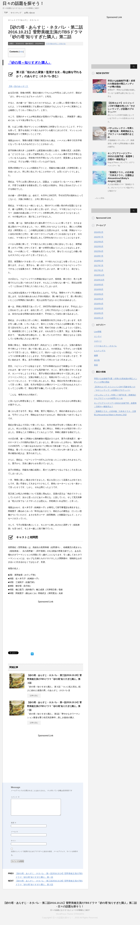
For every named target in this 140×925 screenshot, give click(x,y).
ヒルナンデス (99, 351)
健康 (96, 355)
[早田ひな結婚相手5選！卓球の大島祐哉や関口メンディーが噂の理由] (99, 92)
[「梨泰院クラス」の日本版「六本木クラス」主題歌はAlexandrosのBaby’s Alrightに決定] (99, 183)
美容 (96, 365)
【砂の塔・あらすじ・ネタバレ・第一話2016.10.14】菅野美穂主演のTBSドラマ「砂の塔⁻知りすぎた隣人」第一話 (54, 706)
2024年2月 (98, 232)
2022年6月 (98, 242)
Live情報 (97, 331)
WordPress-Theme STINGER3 (70, 914)
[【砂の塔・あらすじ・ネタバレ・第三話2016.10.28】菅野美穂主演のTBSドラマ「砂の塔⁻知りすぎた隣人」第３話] (16, 687)
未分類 (97, 360)
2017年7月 (98, 265)
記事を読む (34, 696)
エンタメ (98, 336)
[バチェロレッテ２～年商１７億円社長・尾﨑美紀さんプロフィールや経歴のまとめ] (99, 139)
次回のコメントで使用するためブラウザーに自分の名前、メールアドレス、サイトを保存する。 (44, 853)
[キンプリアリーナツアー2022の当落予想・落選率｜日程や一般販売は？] (99, 164)
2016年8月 (98, 289)
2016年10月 (99, 280)
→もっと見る (99, 198)
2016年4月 (98, 304)
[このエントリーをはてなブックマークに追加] (32, 653)
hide (21, 52)
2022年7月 (98, 237)
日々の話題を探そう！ (23, 3)
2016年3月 (98, 308)
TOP (6, 13)
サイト (13, 841)
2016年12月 (99, 275)
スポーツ (98, 341)
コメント (15, 797)
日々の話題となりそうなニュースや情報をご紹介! (70, 910)
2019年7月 (98, 256)
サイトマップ (16, 13)
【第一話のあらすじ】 (18, 86)
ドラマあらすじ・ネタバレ (56, 44)
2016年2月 (98, 313)
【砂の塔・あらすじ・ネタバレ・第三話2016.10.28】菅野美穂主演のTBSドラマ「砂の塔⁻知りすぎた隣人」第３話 (54, 679)
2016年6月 (98, 294)
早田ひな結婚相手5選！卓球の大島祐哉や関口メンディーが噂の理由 (121, 84)
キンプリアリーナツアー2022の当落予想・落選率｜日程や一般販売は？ (121, 156)
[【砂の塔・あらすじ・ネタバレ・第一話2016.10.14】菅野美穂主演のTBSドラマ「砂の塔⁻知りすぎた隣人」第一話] (16, 714)
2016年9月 (98, 284)
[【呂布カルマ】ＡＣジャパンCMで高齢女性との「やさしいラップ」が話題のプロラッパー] (99, 114)
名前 (13, 823)
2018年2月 (98, 261)
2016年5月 (98, 299)
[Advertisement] (45, 627)
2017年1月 (98, 270)
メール (14, 832)
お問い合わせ (29, 13)
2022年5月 (98, 246)
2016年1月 (98, 318)
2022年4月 (98, 251)
